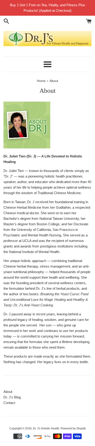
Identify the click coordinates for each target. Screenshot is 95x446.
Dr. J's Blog (12, 397)
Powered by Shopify (73, 428)
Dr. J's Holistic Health (46, 428)
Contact (9, 403)
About (7, 392)
